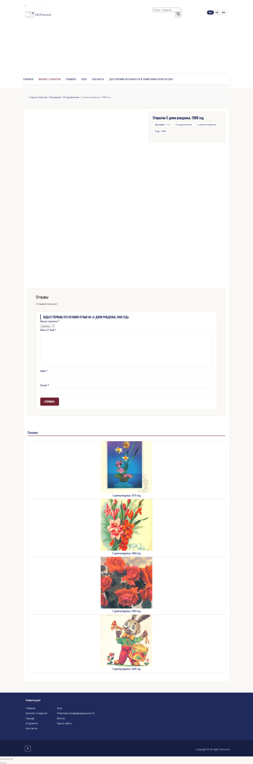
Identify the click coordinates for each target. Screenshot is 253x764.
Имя (44, 371)
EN (223, 12)
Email (44, 385)
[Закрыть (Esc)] (11, 759)
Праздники (55, 97)
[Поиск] (178, 14)
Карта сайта (64, 723)
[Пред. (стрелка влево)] (1, 762)
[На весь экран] (4, 759)
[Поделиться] (8, 759)
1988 (160, 131)
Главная (28, 79)
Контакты (98, 79)
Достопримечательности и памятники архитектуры (141, 79)
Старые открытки (38, 97)
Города (30, 718)
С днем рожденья (206, 124)
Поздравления (71, 97)
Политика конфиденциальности (75, 713)
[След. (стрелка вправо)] (4, 762)
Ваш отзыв (48, 330)
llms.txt (61, 718)
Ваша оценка (49, 321)
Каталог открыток (50, 79)
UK (217, 12)
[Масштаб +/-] (1, 759)
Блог (84, 79)
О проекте (32, 723)
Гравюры (71, 79)
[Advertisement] (126, 48)
